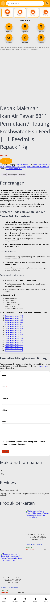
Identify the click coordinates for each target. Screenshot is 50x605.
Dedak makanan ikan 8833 (14, 324)
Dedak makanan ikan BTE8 (14, 334)
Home (2, 48)
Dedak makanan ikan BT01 (14, 330)
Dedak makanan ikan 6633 (14, 320)
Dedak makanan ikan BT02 (14, 332)
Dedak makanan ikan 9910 (14, 326)
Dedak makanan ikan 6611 (14, 318)
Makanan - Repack (11, 48)
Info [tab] (4, 175)
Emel (4, 387)
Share (7, 161)
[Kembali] (3, 3)
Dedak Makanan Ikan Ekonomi (15, 167)
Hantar (5, 451)
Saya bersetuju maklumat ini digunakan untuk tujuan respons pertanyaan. (23, 443)
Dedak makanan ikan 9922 (14, 328)
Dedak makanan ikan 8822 (14, 322)
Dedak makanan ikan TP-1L (14, 347)
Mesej (5, 422)
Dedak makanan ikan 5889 (14, 341)
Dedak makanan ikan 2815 (14, 336)
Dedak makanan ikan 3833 (14, 339)
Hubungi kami (43, 366)
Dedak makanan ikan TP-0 (14, 343)
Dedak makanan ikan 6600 (14, 316)
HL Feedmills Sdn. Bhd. (14, 169)
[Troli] (47, 3)
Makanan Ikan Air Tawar (34, 545)
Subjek (4, 410)
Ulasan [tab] (22, 175)
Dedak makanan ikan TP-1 (14, 345)
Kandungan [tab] (12, 175)
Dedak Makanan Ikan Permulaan (38, 167)
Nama (4, 375)
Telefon (5, 398)
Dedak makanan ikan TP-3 (14, 351)
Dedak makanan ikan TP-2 (14, 349)
